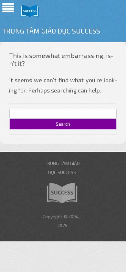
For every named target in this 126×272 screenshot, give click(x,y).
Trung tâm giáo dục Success (51, 31)
